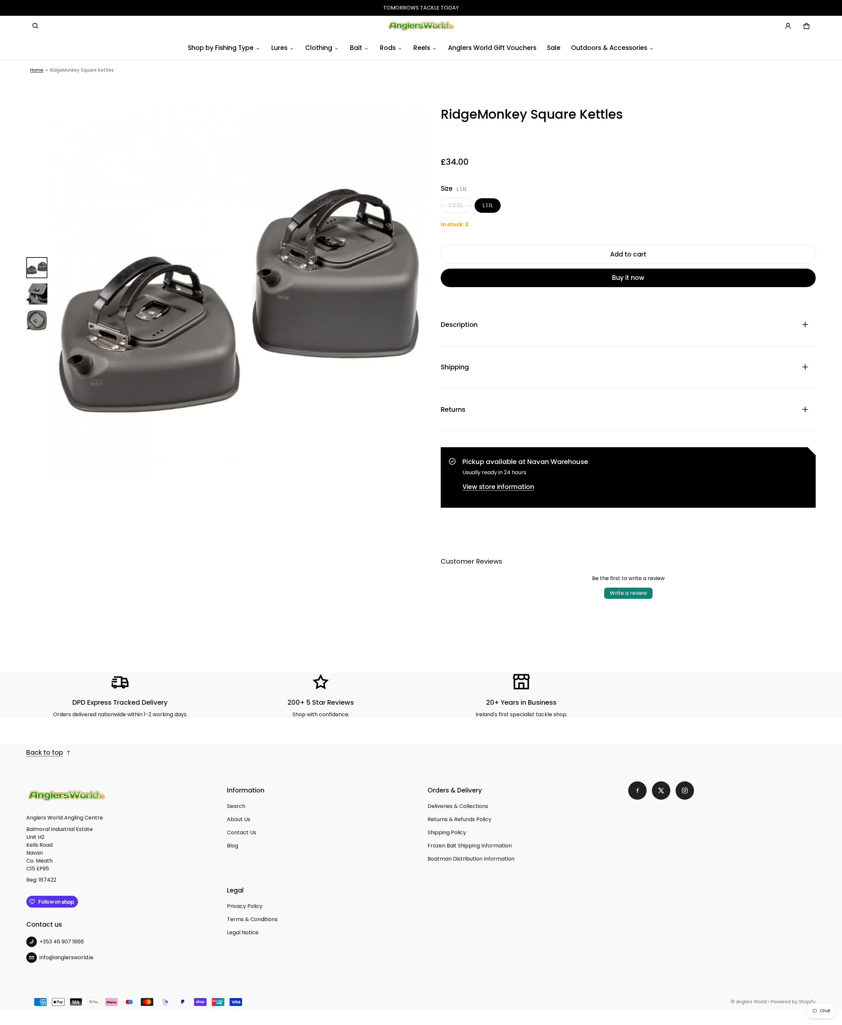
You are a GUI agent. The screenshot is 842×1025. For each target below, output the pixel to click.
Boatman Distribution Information (471, 859)
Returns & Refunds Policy (459, 819)
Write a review (628, 593)
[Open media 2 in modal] (240, 294)
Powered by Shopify (793, 1002)
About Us (238, 819)
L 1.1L (488, 205)
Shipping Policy (447, 832)
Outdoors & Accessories (609, 47)
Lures (279, 47)
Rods (388, 47)
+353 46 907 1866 (61, 941)
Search (236, 806)
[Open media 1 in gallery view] (36, 267)
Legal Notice (243, 932)
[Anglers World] (421, 26)
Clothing (318, 47)
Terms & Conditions (252, 919)
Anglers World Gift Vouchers (492, 47)
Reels (421, 47)
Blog (232, 845)
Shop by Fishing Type (221, 47)
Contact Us (241, 832)
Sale (553, 47)
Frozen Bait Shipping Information (470, 845)
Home (36, 70)
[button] (35, 26)
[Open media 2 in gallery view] (36, 294)
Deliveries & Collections (458, 806)
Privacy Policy (244, 906)
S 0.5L (456, 205)
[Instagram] (685, 790)
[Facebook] (637, 790)
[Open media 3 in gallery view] (36, 320)
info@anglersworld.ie (66, 957)
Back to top (44, 752)
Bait (356, 47)
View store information (498, 486)
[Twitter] (661, 790)
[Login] (788, 26)
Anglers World (751, 1002)
